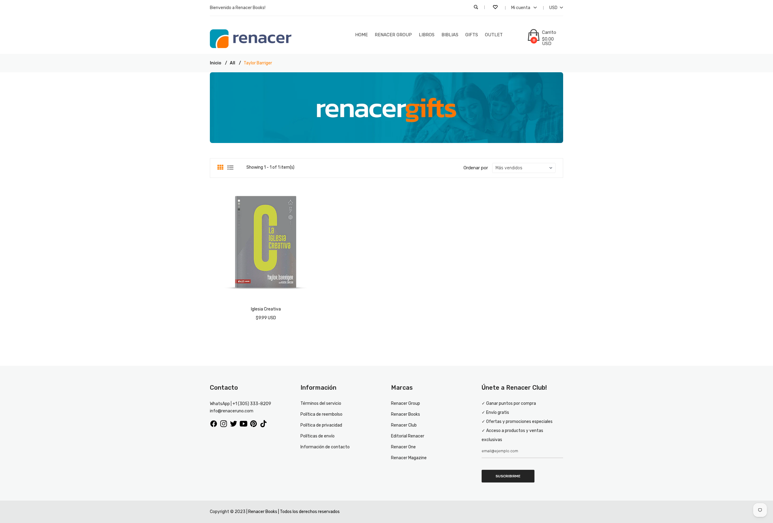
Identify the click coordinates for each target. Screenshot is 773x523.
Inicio (215, 63)
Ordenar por (475, 168)
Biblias (449, 34)
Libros (427, 34)
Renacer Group (393, 34)
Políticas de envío (317, 436)
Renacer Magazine (409, 457)
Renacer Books (405, 414)
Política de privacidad (321, 425)
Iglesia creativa (266, 309)
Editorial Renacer (407, 436)
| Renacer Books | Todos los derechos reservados (293, 511)
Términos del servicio (320, 403)
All (232, 63)
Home (361, 34)
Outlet (494, 34)
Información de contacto (325, 447)
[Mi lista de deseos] (496, 8)
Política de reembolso (321, 414)
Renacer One (403, 447)
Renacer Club (404, 425)
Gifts (471, 34)
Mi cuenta (521, 7)
